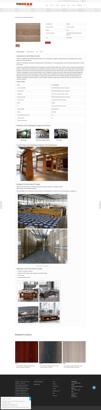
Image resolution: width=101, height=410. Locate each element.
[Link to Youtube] (83, 1)
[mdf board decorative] (28, 32)
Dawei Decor (37, 384)
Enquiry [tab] (41, 51)
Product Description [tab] (20, 51)
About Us (54, 384)
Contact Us (55, 395)
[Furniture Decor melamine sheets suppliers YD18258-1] (1, 205)
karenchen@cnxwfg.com (74, 1)
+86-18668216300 (75, 383)
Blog (53, 393)
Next (84, 350)
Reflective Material (38, 381)
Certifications (55, 386)
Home (54, 381)
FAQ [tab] (37, 51)
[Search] (84, 5)
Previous (17, 350)
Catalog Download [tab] (30, 51)
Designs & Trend (56, 391)
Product (54, 388)
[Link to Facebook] (81, 1)
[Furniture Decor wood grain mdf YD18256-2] (100, 205)
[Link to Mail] (85, 1)
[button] (94, 388)
